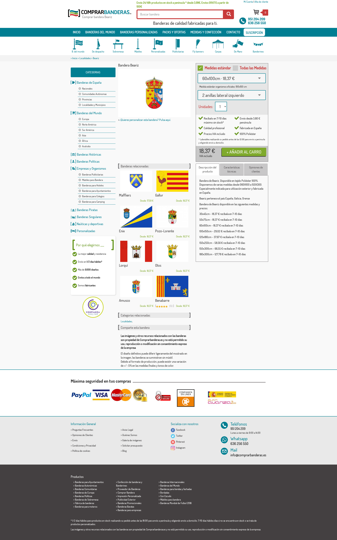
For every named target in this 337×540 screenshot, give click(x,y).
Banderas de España (89, 82)
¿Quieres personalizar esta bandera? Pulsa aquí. (145, 120)
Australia (86, 146)
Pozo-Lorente (164, 231)
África (85, 140)
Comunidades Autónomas (94, 93)
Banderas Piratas (87, 210)
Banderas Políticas (88, 161)
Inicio (76, 32)
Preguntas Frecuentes (82, 429)
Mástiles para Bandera (92, 179)
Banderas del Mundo (89, 113)
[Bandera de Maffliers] (136, 181)
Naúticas (82, 224)
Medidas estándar (218, 67)
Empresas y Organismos (91, 168)
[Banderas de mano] (238, 44)
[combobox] (232, 78)
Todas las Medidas (253, 67)
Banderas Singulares (89, 217)
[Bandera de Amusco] (136, 286)
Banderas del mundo (100, 32)
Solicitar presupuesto (132, 445)
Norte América (89, 124)
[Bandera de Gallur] (172, 181)
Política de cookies (81, 450)
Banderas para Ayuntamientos (96, 190)
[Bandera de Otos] (172, 251)
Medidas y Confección (205, 32)
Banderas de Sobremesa (86, 499)
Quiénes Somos (129, 435)
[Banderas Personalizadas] (158, 44)
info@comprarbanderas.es (248, 455)
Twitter (179, 435)
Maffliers (125, 195)
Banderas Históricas (89, 154)
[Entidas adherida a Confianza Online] (185, 398)
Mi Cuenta (248, 1)
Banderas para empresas (129, 510)
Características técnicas (232, 169)
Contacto (233, 32)
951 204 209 (256, 19)
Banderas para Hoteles (93, 185)
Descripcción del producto (207, 169)
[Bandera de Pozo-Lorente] (172, 217)
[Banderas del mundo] (78, 44)
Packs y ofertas (174, 32)
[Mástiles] (138, 44)
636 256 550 (257, 23)
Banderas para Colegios (93, 196)
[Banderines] (258, 44)
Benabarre (162, 300)
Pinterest (180, 441)
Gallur (159, 195)
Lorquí (123, 265)
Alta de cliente (261, 1)
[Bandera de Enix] (136, 217)
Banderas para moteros (86, 506)
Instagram (180, 447)
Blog (124, 450)
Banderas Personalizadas (138, 32)
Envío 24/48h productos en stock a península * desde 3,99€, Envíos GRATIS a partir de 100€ (183, 4)
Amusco (124, 300)
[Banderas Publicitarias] (178, 44)
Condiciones (78, 445)
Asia (84, 135)
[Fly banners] (198, 44)
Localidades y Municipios (93, 104)
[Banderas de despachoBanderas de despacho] (98, 44)
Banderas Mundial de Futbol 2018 (175, 503)
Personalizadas (86, 231)
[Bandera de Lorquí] (136, 251)
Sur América (88, 129)
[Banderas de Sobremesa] (118, 44)
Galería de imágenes (132, 440)
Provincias (87, 99)
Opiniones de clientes (256, 169)
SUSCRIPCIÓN (254, 33)
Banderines (121, 485)
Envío (75, 440)
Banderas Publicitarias (92, 174)
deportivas (96, 224)
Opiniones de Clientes (82, 435)
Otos (158, 265)
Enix (122, 231)
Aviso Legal (127, 429)
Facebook (180, 429)
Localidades (85, 58)
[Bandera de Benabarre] (172, 286)
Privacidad (91, 445)
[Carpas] (218, 44)
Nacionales (87, 88)
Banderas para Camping (93, 201)
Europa (85, 119)
